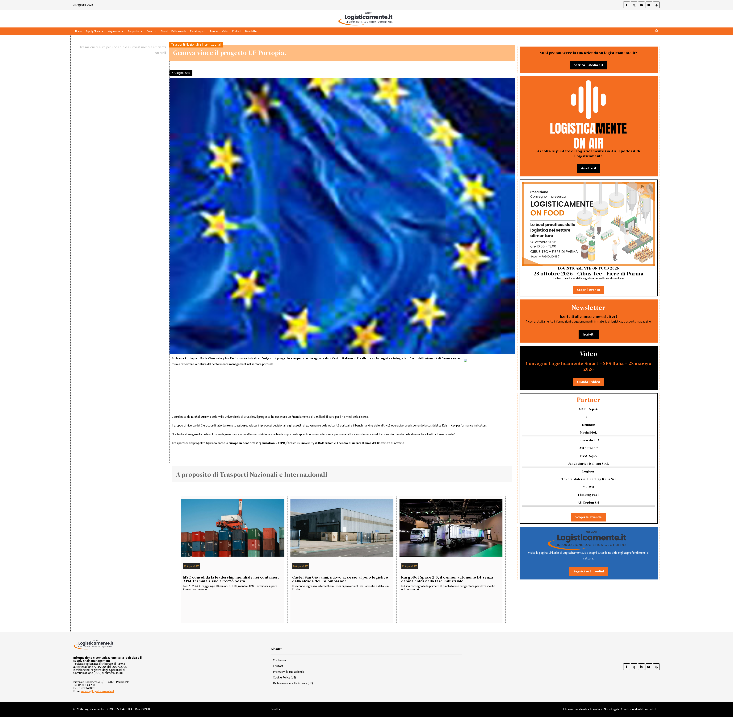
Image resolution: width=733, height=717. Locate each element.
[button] (656, 31)
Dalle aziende (178, 31)
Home (78, 31)
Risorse (214, 31)
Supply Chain (93, 31)
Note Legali (611, 709)
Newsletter (251, 31)
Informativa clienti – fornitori (582, 709)
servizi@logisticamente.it (97, 691)
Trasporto (133, 31)
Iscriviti (588, 334)
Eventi (150, 31)
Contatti (278, 666)
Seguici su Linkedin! (588, 571)
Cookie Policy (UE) (284, 677)
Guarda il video (588, 382)
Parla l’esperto (198, 31)
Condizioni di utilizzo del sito (639, 709)
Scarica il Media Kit (588, 65)
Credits (275, 709)
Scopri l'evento (588, 290)
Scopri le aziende (588, 517)
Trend (164, 31)
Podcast (236, 31)
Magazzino (113, 31)
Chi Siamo (279, 660)
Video (225, 31)
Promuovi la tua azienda (288, 671)
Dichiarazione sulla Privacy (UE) (293, 683)
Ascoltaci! (588, 168)
